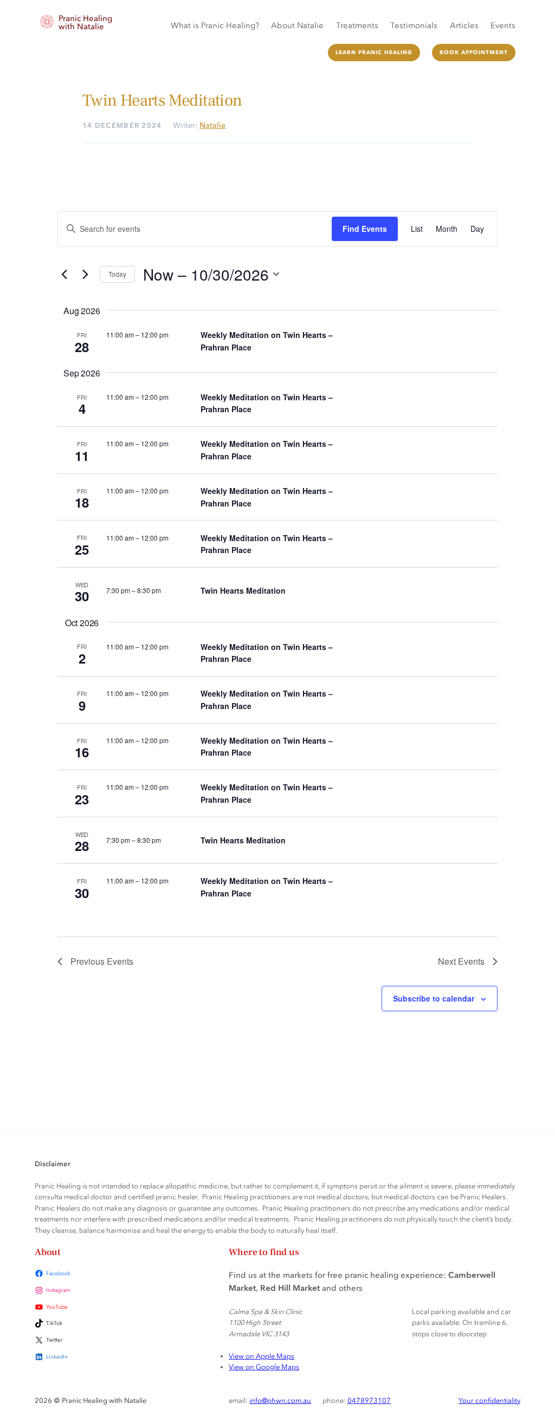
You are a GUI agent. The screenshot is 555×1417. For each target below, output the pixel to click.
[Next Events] (85, 274)
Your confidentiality (489, 1400)
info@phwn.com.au (280, 1400)
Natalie (212, 125)
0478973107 (369, 1400)
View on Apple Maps (261, 1355)
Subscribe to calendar (433, 998)
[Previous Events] (63, 274)
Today (117, 273)
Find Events (365, 228)
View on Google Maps (264, 1366)
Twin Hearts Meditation (243, 590)
